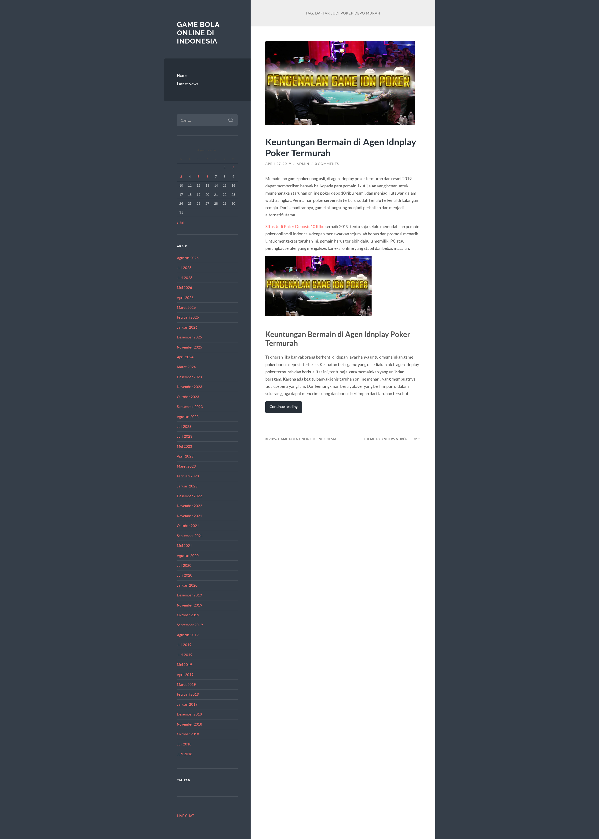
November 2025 (189, 347)
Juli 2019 (184, 645)
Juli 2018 (184, 744)
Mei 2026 (184, 287)
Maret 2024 (186, 367)
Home (182, 75)
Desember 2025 (189, 337)
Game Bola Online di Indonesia (198, 32)
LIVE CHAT (185, 816)
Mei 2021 (184, 545)
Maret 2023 (186, 466)
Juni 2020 (184, 575)
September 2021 (190, 536)
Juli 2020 (184, 565)
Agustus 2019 (188, 635)
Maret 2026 (186, 307)
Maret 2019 (186, 684)
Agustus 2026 (188, 258)
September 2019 (190, 625)
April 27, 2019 (278, 164)
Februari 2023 (188, 476)
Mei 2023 (184, 446)
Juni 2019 (184, 655)
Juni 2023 (184, 436)
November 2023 (189, 387)
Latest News (187, 83)
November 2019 (189, 605)
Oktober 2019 (188, 615)
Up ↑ (416, 439)
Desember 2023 (189, 377)
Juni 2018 (184, 754)
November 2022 (189, 506)
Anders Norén (394, 439)
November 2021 (189, 516)
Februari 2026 (188, 317)
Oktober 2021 (188, 525)
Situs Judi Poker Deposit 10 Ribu (295, 226)
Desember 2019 (189, 595)
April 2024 (185, 357)
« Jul (180, 223)
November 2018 (189, 724)
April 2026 (185, 297)
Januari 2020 (187, 585)
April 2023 (185, 456)
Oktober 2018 (188, 734)
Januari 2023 (187, 486)
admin (303, 164)
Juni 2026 (184, 278)
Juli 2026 (184, 267)
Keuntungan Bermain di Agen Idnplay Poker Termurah (340, 147)
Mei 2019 (184, 664)
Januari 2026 (187, 327)
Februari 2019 (188, 694)
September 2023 (190, 406)
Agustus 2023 (188, 416)
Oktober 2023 (188, 397)
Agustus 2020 (188, 555)
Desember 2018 (189, 714)
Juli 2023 (184, 426)
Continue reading (284, 406)
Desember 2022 (189, 496)
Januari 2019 (187, 704)
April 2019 (185, 674)
